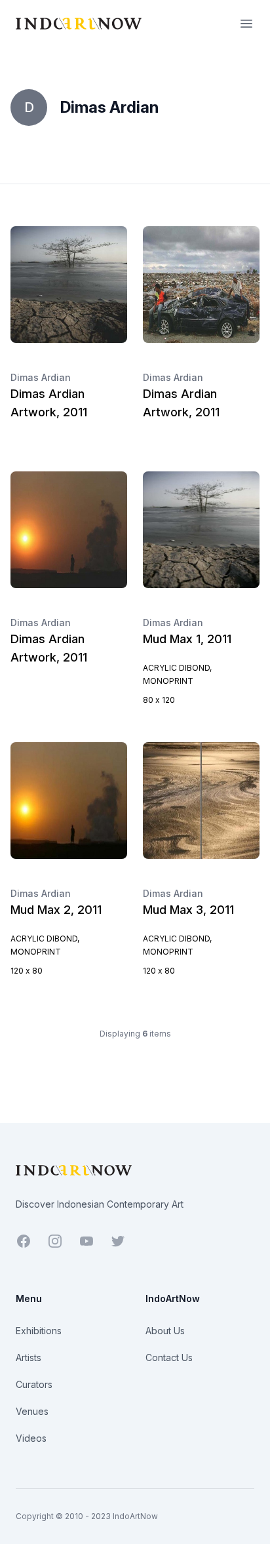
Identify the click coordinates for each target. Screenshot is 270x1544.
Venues (32, 1411)
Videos (31, 1438)
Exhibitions (39, 1330)
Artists (28, 1357)
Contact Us (169, 1357)
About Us (165, 1330)
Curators (34, 1384)
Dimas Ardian (40, 377)
